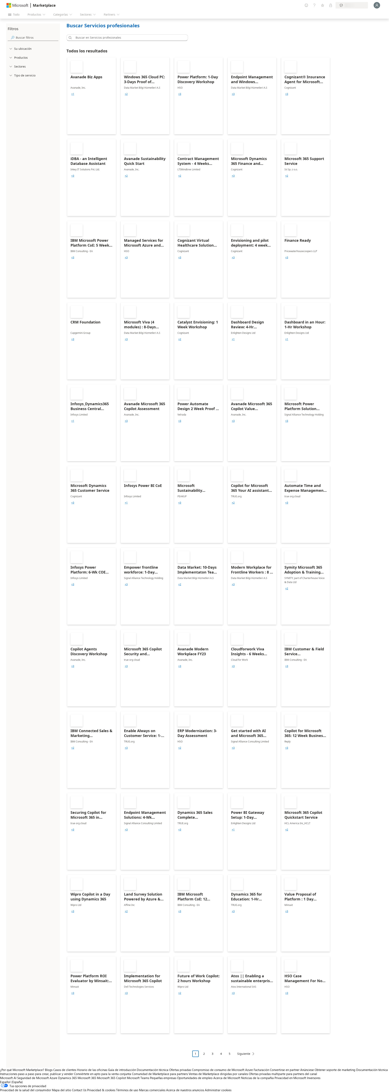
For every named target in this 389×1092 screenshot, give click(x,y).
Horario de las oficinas (92, 1070)
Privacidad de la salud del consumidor (25, 1090)
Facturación (261, 1070)
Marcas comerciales (152, 1090)
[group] (73, 94)
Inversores (313, 1078)
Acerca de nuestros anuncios (185, 1090)
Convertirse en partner (284, 1070)
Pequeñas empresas (163, 1078)
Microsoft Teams (138, 1078)
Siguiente (243, 1054)
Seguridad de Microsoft (33, 1078)
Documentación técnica (152, 1070)
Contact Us (79, 1090)
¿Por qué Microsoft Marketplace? (22, 1070)
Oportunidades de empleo (195, 1078)
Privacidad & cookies (101, 1090)
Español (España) (11, 1082)
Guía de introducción (122, 1070)
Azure (53, 1078)
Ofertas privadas (180, 1070)
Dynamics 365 (67, 1078)
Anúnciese (307, 1070)
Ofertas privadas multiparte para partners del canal (283, 1074)
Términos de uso (127, 1090)
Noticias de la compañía (257, 1078)
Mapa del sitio (61, 1090)
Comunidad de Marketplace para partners (160, 1074)
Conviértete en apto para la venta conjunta (102, 1074)
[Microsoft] (17, 5)
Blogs (48, 1070)
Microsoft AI (8, 1078)
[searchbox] (37, 37)
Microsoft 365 (87, 1078)
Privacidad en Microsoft (290, 1078)
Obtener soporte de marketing (335, 1070)
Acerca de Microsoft (226, 1078)
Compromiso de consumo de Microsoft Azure (223, 1070)
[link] (91, 95)
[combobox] (128, 37)
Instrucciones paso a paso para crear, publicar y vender (36, 1074)
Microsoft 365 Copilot (111, 1078)
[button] (69, 37)
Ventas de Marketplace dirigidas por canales (218, 1074)
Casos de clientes (64, 1070)
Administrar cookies (218, 1090)
